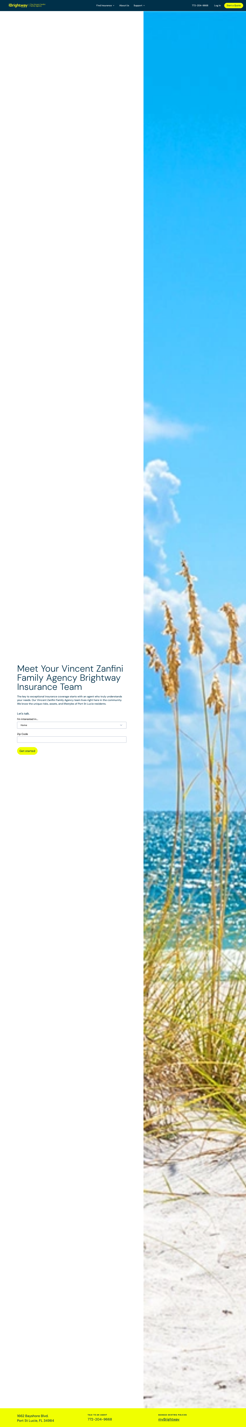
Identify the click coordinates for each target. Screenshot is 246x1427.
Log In (217, 5)
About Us (124, 5)
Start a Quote (234, 5)
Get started (27, 751)
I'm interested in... (27, 719)
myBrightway (169, 1419)
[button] (105, 5)
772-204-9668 (200, 5)
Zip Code (22, 734)
